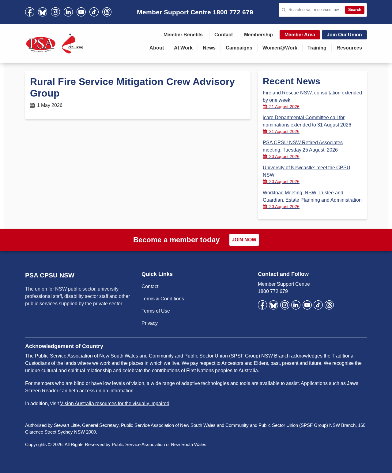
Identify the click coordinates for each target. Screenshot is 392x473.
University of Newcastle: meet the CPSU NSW (306, 174)
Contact (223, 34)
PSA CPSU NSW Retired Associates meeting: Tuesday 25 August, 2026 (303, 149)
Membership (258, 34)
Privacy (149, 323)
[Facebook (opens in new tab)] (29, 11)
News (209, 47)
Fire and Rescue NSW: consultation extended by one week (312, 99)
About (156, 47)
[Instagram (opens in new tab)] (55, 11)
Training (316, 47)
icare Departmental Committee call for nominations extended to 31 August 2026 (307, 124)
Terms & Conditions (162, 298)
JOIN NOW (244, 239)
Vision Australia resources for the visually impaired (114, 403)
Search (354, 9)
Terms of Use (155, 311)
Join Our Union (344, 34)
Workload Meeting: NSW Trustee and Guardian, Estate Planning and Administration (312, 199)
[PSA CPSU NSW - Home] (54, 43)
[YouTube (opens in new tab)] (81, 11)
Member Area (300, 34)
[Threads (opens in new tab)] (106, 11)
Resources (349, 47)
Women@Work (279, 47)
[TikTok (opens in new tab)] (94, 11)
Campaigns (239, 47)
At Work (183, 47)
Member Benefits (183, 34)
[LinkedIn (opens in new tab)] (68, 11)
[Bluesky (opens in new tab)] (42, 11)
